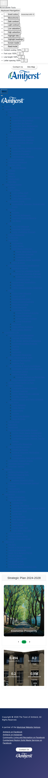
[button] (24, 610)
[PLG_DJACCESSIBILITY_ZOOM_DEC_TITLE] (23, 50)
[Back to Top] (44, 773)
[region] (24, 613)
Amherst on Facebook (12, 732)
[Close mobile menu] (2, 95)
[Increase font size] (21, 53)
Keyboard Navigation (10, 10)
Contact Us (18, 67)
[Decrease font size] (18, 53)
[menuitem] (7, 106)
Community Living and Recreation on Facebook (24, 737)
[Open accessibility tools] (3, 3)
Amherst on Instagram (12, 734)
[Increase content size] (26, 50)
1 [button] (18, 642)
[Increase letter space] (25, 60)
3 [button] (29, 642)
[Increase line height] (23, 57)
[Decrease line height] (19, 57)
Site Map (31, 67)
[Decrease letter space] (22, 60)
